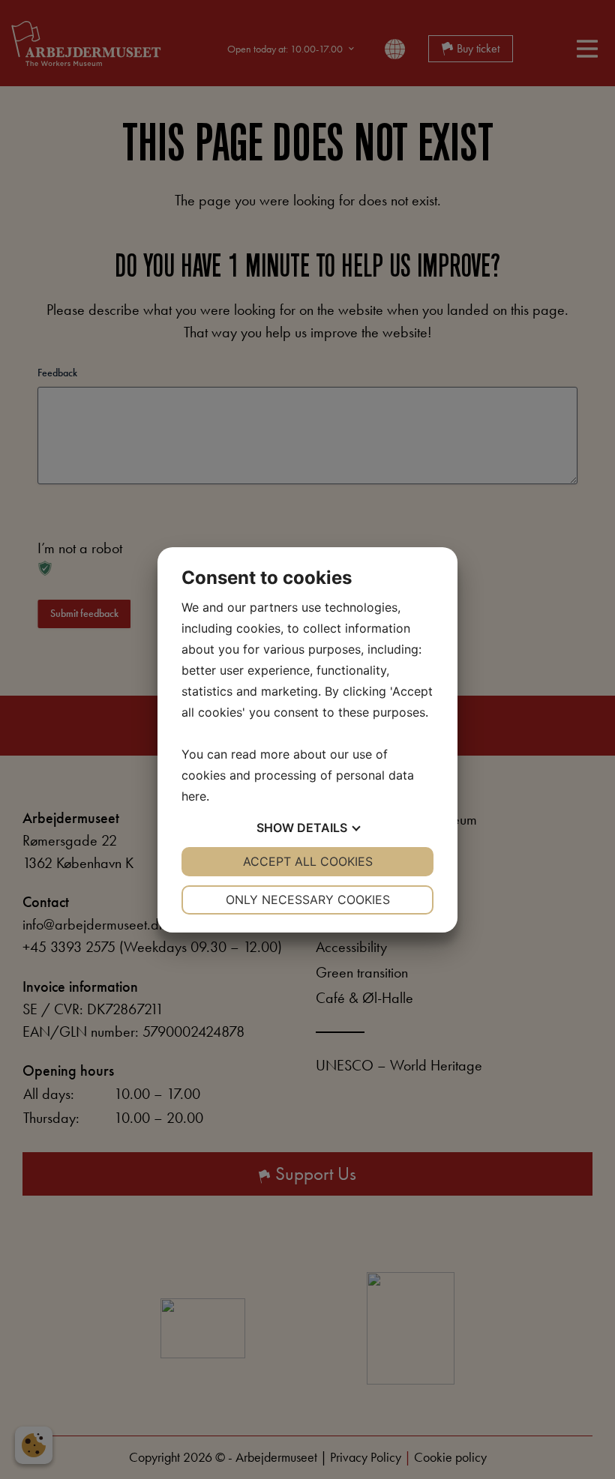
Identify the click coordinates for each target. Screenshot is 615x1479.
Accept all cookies (308, 861)
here (194, 796)
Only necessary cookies (308, 899)
